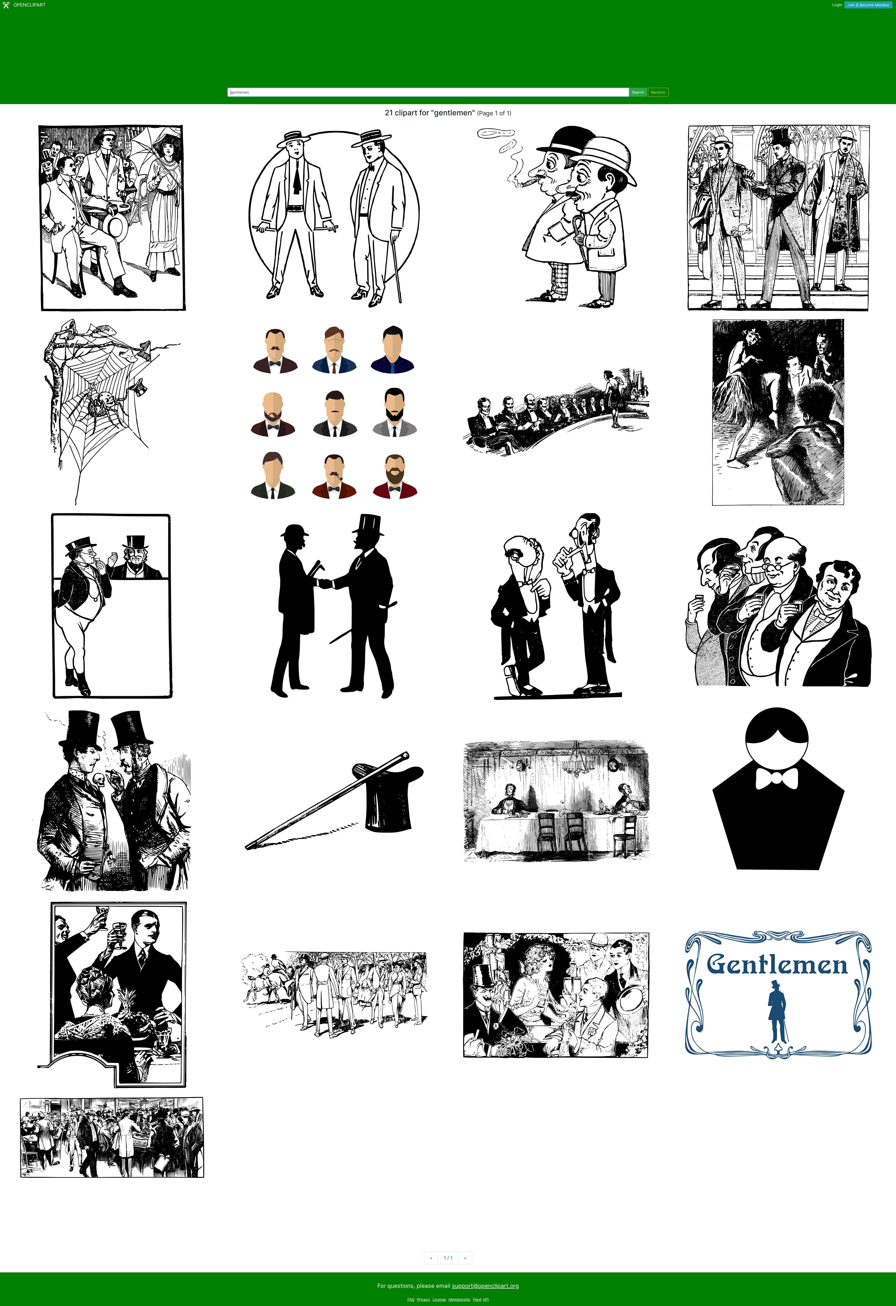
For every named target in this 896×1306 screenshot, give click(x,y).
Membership (459, 1299)
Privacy (423, 1299)
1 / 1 (448, 1258)
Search (638, 92)
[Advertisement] (448, 49)
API (486, 1299)
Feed (477, 1299)
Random (658, 92)
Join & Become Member (868, 5)
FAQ (410, 1299)
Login (837, 4)
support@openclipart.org (485, 1285)
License (439, 1299)
